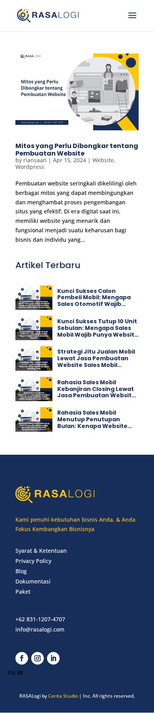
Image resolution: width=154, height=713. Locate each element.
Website (103, 160)
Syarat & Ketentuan (41, 550)
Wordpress (29, 166)
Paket (22, 591)
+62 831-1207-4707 (40, 619)
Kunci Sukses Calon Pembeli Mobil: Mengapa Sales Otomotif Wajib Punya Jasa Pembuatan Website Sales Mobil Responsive (94, 307)
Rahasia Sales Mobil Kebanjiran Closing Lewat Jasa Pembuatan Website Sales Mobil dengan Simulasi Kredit (96, 395)
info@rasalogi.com (39, 629)
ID (20, 672)
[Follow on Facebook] (21, 658)
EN (11, 672)
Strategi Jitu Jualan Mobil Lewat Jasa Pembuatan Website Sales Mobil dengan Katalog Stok (96, 361)
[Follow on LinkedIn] (53, 658)
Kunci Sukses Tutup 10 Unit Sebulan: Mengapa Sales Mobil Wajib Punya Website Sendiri (97, 331)
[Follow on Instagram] (37, 658)
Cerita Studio (63, 696)
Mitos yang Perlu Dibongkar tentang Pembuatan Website (76, 149)
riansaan (35, 160)
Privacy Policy (33, 561)
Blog (21, 571)
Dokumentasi (33, 581)
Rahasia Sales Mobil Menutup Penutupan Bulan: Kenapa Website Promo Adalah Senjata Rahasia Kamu (92, 426)
